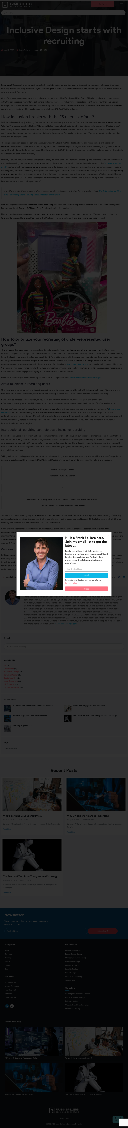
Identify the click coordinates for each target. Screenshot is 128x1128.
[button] (108, 536)
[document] (64, 564)
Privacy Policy (71, 583)
